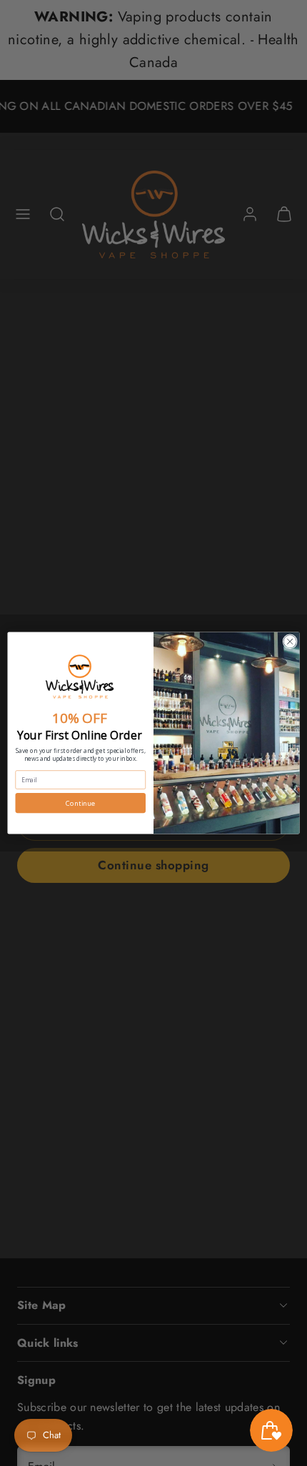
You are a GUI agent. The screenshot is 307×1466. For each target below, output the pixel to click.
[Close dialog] (289, 641)
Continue (80, 803)
